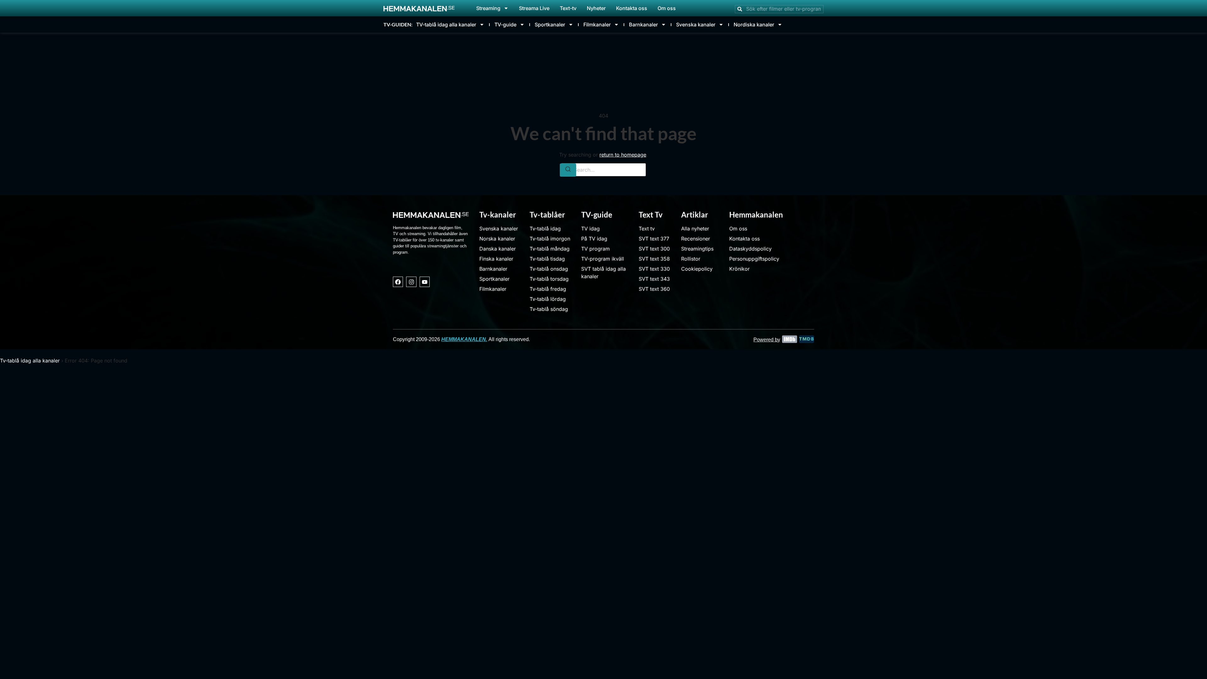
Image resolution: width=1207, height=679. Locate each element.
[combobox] (779, 9)
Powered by (766, 339)
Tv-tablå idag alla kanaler (30, 360)
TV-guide (505, 24)
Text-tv (568, 8)
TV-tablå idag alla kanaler (446, 24)
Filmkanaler (597, 24)
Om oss (667, 8)
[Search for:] (603, 169)
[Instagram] (411, 282)
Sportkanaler (550, 24)
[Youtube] (425, 282)
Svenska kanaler (695, 24)
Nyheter (596, 8)
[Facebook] (398, 282)
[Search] (568, 170)
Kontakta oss (631, 8)
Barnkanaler (643, 24)
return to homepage (622, 155)
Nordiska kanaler (754, 24)
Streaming (488, 8)
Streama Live (534, 8)
